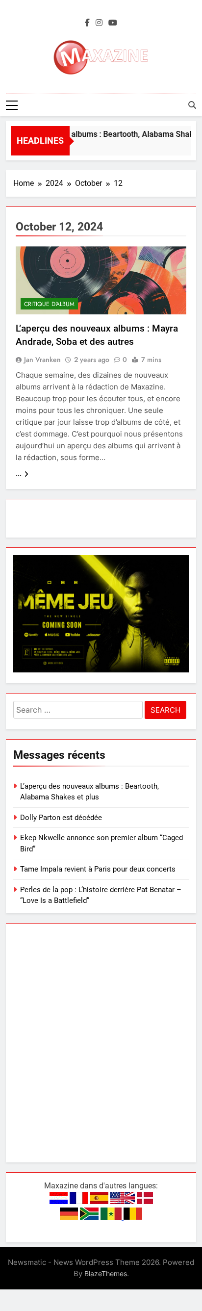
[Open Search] (192, 105)
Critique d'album (49, 304)
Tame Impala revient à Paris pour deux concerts (98, 869)
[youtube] (112, 23)
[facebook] (87, 23)
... (19, 473)
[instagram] (99, 23)
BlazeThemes (105, 1273)
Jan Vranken (42, 359)
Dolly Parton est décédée (61, 817)
